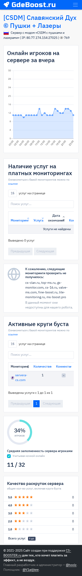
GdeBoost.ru (34, 5)
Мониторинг (20, 220)
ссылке (13, 184)
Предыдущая (20, 251)
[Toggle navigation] (75, 5)
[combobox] (12, 193)
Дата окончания (56, 218)
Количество (42, 366)
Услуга (38, 220)
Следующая (45, 251)
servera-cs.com (21, 378)
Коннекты (63, 366)
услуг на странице (28, 193)
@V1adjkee (31, 569)
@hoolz (71, 565)
